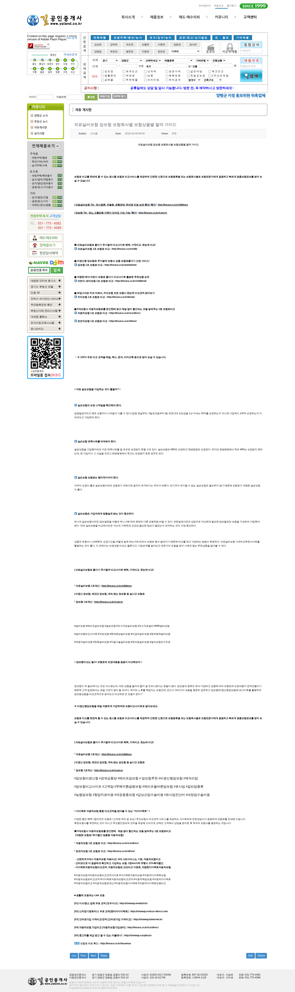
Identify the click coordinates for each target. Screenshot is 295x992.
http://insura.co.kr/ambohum (121, 265)
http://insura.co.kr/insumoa (115, 943)
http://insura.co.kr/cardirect (124, 313)
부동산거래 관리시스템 (44, 310)
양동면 (177, 44)
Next (93, 955)
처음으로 (219, 5)
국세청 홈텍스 (39, 316)
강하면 (113, 44)
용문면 (129, 51)
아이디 (32, 96)
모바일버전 (205, 5)
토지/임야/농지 (161, 37)
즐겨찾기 (231, 5)
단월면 (145, 44)
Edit (250, 955)
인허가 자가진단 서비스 (44, 298)
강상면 (98, 44)
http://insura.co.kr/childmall (130, 281)
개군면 (129, 44)
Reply (104, 955)
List (74, 955)
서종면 (161, 44)
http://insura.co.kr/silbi (124, 248)
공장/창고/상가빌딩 (193, 37)
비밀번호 (61, 96)
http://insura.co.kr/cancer (152, 212)
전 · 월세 (222, 37)
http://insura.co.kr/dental (121, 297)
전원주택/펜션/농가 (128, 37)
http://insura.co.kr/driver (123, 321)
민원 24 (35, 292)
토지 (148, 66)
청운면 (161, 51)
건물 (194, 66)
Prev (83, 955)
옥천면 (113, 51)
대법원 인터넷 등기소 (43, 280)
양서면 (193, 44)
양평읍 (98, 51)
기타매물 (242, 37)
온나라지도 (37, 328)
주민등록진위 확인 (41, 304)
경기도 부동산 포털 (42, 286)
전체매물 (100, 37)
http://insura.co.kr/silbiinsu (173, 204)
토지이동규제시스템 (42, 322)
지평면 (145, 51)
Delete (261, 955)
